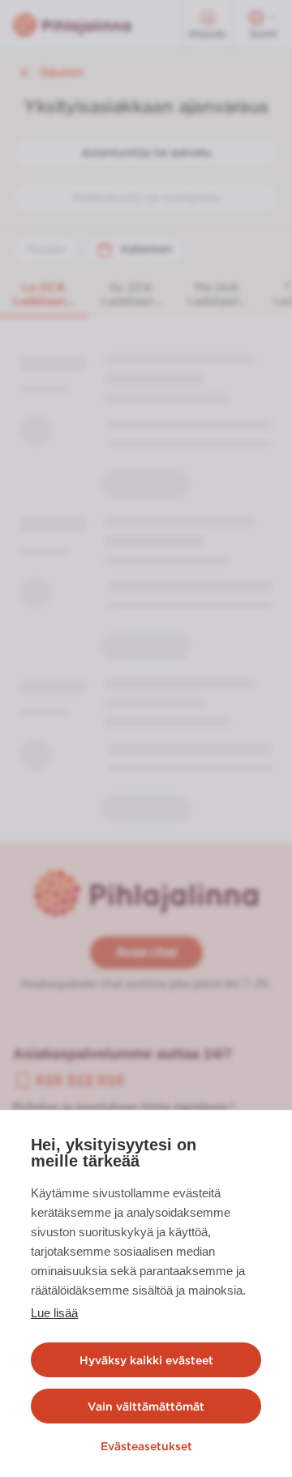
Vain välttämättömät (146, 1406)
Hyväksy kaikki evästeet (146, 1360)
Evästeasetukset (146, 1446)
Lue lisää (54, 1313)
